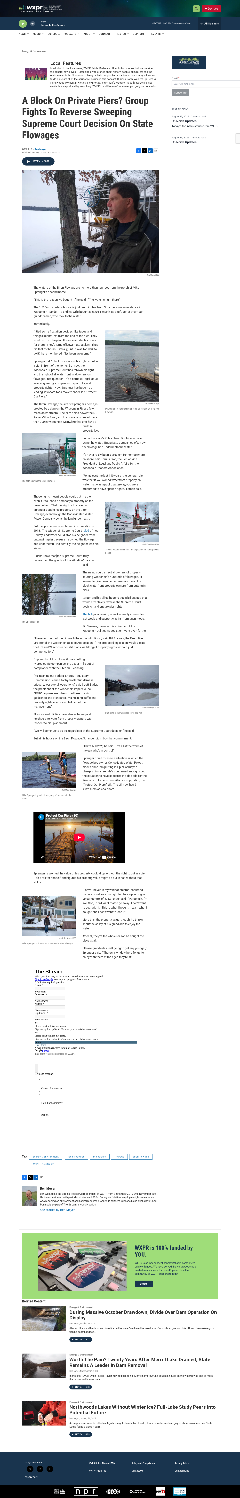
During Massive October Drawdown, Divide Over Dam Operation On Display (143, 1315)
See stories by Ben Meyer (57, 1210)
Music (37, 34)
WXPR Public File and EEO (102, 1463)
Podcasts (70, 34)
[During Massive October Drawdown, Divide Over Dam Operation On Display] (44, 1318)
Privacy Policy (182, 1463)
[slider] (37, 23)
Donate (213, 8)
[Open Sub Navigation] (28, 34)
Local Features (65, 63)
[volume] (32, 23)
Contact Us (137, 1471)
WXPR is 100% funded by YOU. (164, 1251)
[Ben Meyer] (29, 1196)
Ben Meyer (40, 149)
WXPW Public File (97, 1471)
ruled (85, 530)
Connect (104, 34)
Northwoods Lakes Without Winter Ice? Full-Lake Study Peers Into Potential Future (142, 1410)
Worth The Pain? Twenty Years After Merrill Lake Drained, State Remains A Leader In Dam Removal (139, 1362)
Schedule (54, 34)
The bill (87, 614)
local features (76, 1156)
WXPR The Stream (43, 1164)
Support (138, 34)
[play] (22, 24)
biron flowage (141, 1156)
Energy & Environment (34, 51)
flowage (119, 1156)
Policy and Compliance (143, 1463)
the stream (99, 1156)
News (22, 34)
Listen (121, 34)
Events (156, 34)
